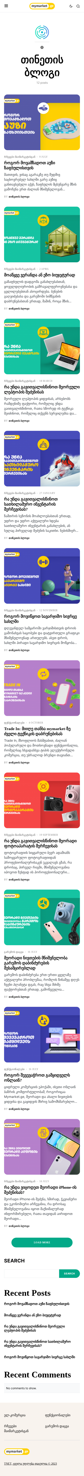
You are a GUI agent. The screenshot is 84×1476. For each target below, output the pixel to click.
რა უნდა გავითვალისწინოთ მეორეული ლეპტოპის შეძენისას (34, 1328)
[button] (6, 6)
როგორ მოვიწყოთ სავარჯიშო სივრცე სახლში (39, 1357)
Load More (42, 1242)
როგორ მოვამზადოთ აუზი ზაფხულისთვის (36, 1304)
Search (14, 1261)
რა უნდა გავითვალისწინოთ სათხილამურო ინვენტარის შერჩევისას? (31, 504)
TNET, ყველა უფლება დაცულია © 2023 (30, 1463)
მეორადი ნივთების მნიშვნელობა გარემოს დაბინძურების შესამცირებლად (35, 963)
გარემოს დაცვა (14, 952)
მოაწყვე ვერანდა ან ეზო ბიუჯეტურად (39, 275)
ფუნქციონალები (14, 722)
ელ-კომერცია (14, 1415)
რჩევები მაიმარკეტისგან (19, 156)
